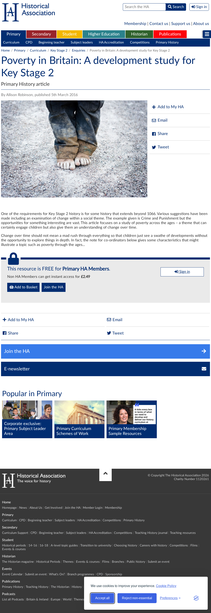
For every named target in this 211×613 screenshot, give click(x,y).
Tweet (163, 147)
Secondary (41, 34)
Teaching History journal (151, 532)
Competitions (140, 42)
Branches (118, 561)
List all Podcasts (13, 599)
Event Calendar (12, 574)
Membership (135, 24)
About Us (35, 507)
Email (163, 120)
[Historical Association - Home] (33, 486)
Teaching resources (183, 532)
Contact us (158, 24)
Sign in (184, 272)
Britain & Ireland (37, 599)
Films (194, 545)
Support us (180, 24)
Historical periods (14, 545)
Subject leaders (82, 42)
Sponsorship (113, 574)
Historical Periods (48, 561)
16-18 (44, 545)
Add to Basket (25, 287)
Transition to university (95, 545)
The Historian (60, 586)
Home (5, 50)
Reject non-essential (137, 598)
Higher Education (104, 34)
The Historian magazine (18, 561)
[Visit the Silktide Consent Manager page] (196, 598)
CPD (29, 42)
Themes (68, 561)
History (77, 586)
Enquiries (78, 50)
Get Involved (53, 507)
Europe (55, 599)
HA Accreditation (111, 42)
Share (163, 134)
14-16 (32, 545)
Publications (170, 34)
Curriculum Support (15, 532)
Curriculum (11, 42)
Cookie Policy (166, 585)
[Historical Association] (28, 19)
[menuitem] (13, 34)
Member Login (92, 507)
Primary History (167, 42)
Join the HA (53, 287)
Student (69, 34)
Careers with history (153, 545)
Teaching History (37, 586)
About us (201, 24)
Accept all (102, 598)
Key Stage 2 (58, 50)
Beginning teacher (51, 42)
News (23, 507)
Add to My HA (171, 107)
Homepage (9, 507)
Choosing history (125, 545)
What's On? (57, 574)
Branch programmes (80, 574)
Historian (139, 34)
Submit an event (158, 561)
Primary (13, 34)
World (67, 599)
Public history (136, 561)
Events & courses (14, 549)
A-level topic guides (64, 545)
